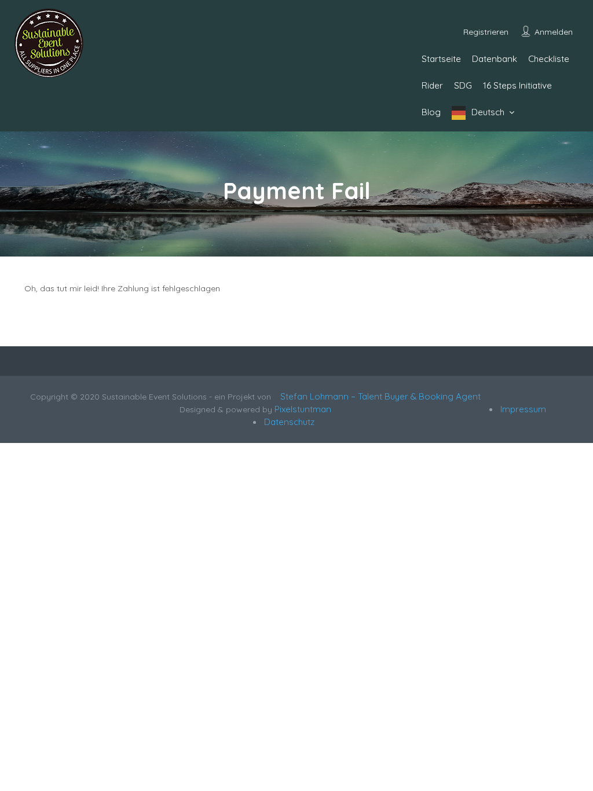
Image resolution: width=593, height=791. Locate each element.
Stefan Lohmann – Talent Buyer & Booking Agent (378, 396)
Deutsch (487, 112)
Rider (432, 85)
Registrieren (485, 32)
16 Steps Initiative (517, 85)
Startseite (441, 58)
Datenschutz (288, 421)
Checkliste (548, 58)
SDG (463, 85)
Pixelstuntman (302, 409)
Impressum (522, 409)
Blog (431, 112)
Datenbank (494, 58)
